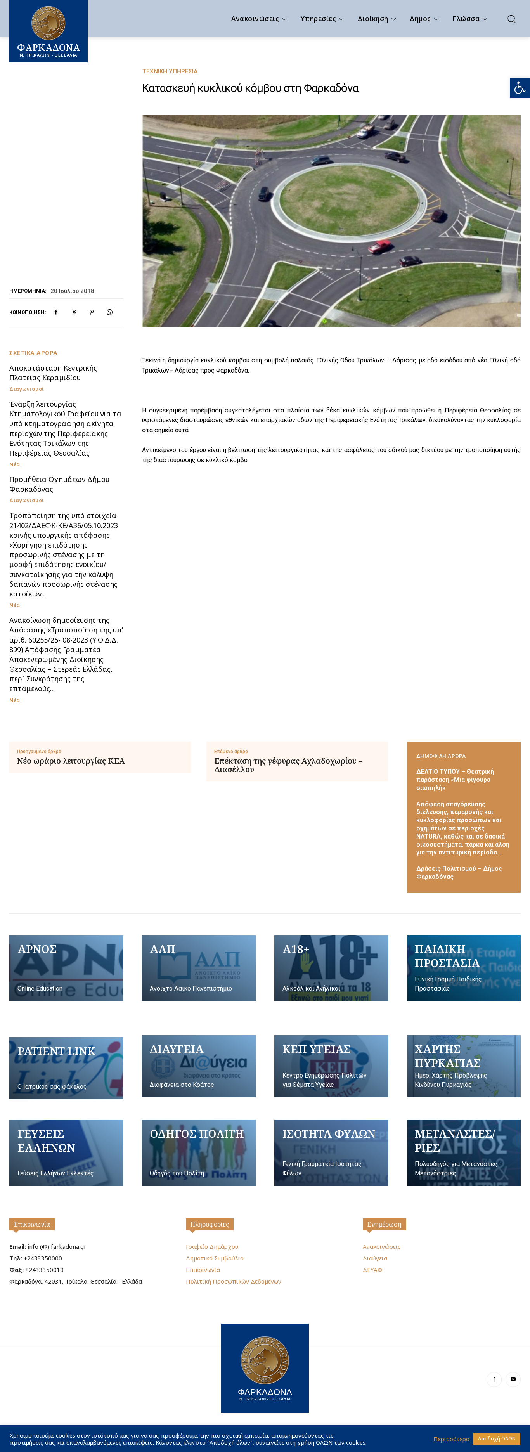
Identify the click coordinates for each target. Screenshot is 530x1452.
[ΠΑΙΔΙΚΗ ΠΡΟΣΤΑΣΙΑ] (464, 968)
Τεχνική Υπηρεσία (169, 72)
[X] (73, 312)
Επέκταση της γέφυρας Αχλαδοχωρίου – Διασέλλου (288, 765)
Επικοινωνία (32, 1224)
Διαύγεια (375, 1258)
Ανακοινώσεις (382, 1246)
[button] (520, 88)
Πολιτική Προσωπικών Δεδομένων (233, 1281)
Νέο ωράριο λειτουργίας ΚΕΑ (71, 761)
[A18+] (331, 968)
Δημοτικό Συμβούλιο (215, 1258)
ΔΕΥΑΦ (373, 1270)
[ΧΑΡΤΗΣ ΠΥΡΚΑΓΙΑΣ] (464, 1066)
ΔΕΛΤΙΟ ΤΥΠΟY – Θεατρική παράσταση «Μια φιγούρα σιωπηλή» (455, 780)
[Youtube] (513, 1379)
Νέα (14, 464)
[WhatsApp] (109, 312)
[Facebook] (56, 312)
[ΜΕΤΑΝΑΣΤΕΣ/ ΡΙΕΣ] (464, 1153)
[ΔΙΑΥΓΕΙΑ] (199, 1066)
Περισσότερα (451, 1438)
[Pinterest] (91, 312)
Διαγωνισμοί (26, 389)
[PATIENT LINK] (66, 1068)
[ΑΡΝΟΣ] (66, 968)
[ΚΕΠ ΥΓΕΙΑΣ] (331, 1066)
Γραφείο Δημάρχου (212, 1246)
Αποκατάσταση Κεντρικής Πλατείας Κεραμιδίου (53, 372)
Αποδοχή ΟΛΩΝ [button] (497, 1438)
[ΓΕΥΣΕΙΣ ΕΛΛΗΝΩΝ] (66, 1153)
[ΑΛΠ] (199, 968)
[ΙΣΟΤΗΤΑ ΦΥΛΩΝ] (331, 1153)
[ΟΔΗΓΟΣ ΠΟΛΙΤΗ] (199, 1153)
